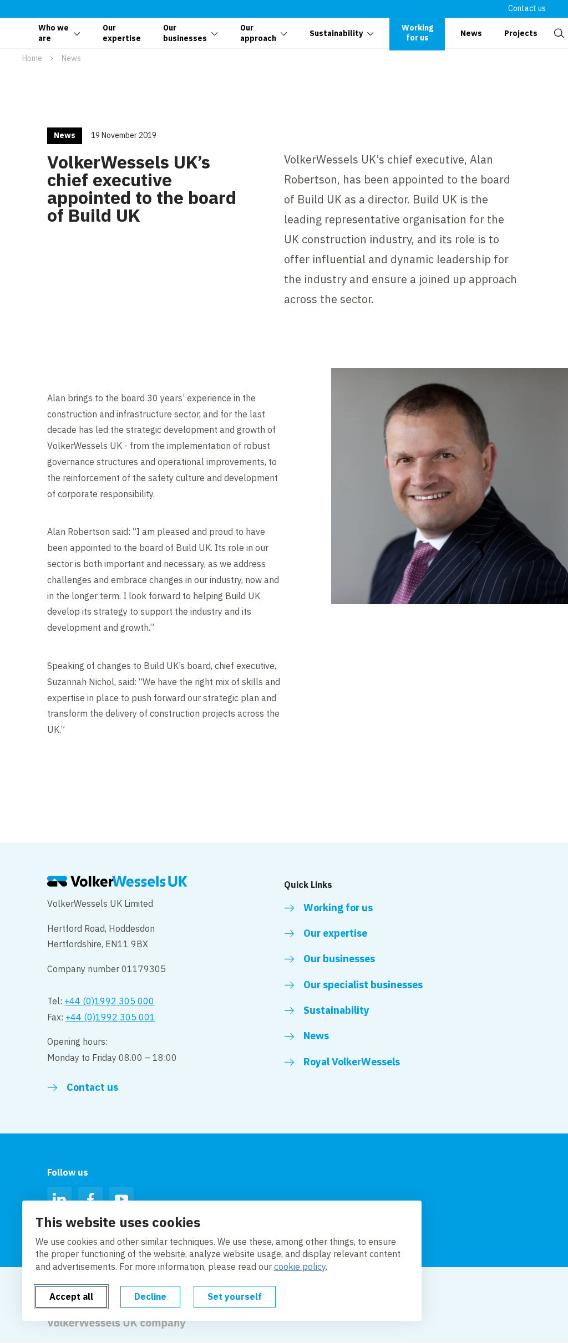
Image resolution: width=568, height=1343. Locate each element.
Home (32, 58)
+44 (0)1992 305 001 (110, 1017)
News (71, 58)
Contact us (527, 8)
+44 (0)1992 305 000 (109, 1001)
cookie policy (300, 1266)
